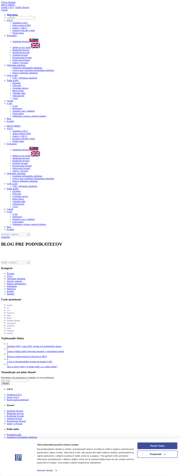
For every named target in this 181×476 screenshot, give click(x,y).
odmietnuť (95, 462)
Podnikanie (12, 286)
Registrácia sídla (14, 434)
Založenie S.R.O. (20, 23)
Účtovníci (16, 85)
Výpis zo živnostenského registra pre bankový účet (29, 361)
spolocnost (10, 331)
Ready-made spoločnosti (18, 400)
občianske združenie (13, 320)
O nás (15, 106)
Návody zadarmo (14, 281)
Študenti (10, 294)
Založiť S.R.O (7, 7)
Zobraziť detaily (45, 470)
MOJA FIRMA (14, 126)
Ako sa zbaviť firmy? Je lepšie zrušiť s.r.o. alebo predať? (32, 366)
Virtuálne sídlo (18, 93)
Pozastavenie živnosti (22, 57)
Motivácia (11, 289)
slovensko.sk (11, 323)
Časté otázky (18, 113)
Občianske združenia (16, 278)
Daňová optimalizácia (16, 284)
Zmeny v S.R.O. (19, 28)
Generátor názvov (20, 88)
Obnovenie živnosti (21, 60)
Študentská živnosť (21, 50)
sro (8, 308)
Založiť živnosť (22, 7)
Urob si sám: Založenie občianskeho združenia (33, 70)
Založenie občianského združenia (27, 68)
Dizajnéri (16, 83)
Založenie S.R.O (14, 394)
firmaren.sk (10, 313)
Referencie (17, 108)
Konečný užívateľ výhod (23, 30)
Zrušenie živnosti (20, 55)
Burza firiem (18, 90)
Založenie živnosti (20, 41)
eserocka (10, 333)
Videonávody (18, 96)
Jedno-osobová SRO (21, 25)
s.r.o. (8, 310)
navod (9, 328)
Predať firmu (18, 33)
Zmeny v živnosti (20, 62)
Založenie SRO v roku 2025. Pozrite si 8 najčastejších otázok (34, 346)
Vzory (15, 98)
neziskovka (10, 325)
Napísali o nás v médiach (23, 111)
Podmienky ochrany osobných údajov (29, 116)
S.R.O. (10, 276)
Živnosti (10, 273)
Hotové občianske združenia (25, 73)
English (10, 291)
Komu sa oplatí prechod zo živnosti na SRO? (27, 356)
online (9, 315)
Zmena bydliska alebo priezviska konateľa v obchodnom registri (35, 351)
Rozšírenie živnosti (20, 52)
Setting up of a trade (21, 47)
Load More (90, 254)
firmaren (9, 305)
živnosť (9, 318)
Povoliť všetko (157, 446)
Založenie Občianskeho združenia (22, 437)
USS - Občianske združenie (24, 78)
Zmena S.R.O (13, 397)
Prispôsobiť (156, 454)
